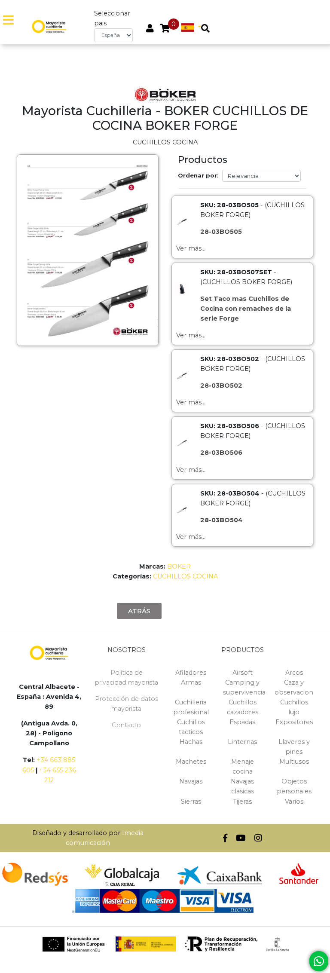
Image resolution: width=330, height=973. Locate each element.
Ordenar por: (198, 175)
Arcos (294, 672)
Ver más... (190, 248)
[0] (165, 29)
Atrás (139, 611)
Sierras (191, 801)
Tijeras (242, 801)
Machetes (191, 761)
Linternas (242, 742)
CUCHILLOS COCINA (185, 576)
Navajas (190, 781)
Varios (294, 801)
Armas (191, 682)
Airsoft (242, 672)
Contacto (126, 725)
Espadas (242, 722)
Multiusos (294, 761)
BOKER (179, 566)
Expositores (294, 722)
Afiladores (190, 672)
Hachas (191, 742)
